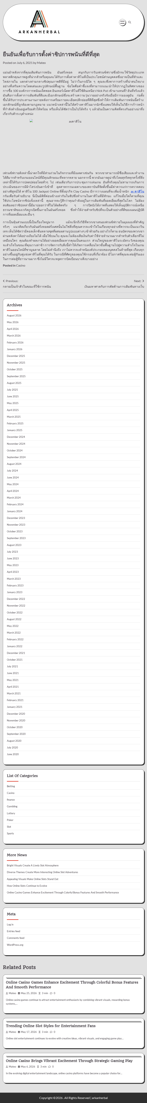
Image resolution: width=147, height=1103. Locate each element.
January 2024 (14, 511)
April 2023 (13, 571)
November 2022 (16, 605)
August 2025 (14, 382)
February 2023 (15, 585)
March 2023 (14, 578)
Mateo (41, 62)
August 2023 (14, 545)
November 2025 (16, 362)
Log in (10, 924)
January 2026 (14, 349)
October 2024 (15, 450)
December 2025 (16, 355)
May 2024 (13, 484)
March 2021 (14, 693)
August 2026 (14, 315)
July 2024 (12, 470)
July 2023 (12, 551)
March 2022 (14, 632)
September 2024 (16, 457)
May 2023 (13, 565)
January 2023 (14, 592)
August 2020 (14, 740)
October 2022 (15, 612)
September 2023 (16, 538)
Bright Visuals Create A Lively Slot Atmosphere (33, 865)
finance (11, 799)
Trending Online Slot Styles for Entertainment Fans (51, 1026)
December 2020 (16, 713)
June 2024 (13, 477)
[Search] (129, 22)
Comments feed (15, 937)
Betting (11, 786)
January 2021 (14, 706)
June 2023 (13, 558)
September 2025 (16, 376)
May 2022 (13, 625)
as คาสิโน (137, 191)
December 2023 (16, 517)
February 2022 (15, 639)
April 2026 (13, 328)
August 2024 (14, 463)
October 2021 (15, 659)
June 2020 (13, 754)
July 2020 (12, 747)
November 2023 (16, 524)
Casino (20, 265)
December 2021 (16, 652)
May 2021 (13, 680)
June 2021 (13, 673)
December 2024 (16, 436)
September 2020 (16, 733)
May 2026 (13, 322)
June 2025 (13, 396)
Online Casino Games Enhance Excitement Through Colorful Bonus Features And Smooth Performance (63, 892)
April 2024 (13, 490)
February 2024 (15, 504)
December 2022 (16, 598)
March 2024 (14, 497)
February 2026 (15, 342)
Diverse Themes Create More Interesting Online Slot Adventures (42, 872)
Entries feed (13, 931)
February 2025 (15, 423)
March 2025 (14, 416)
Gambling (12, 806)
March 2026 (14, 335)
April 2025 (13, 410)
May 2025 (13, 403)
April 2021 (13, 686)
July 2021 (12, 666)
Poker (10, 819)
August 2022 (14, 619)
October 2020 (15, 727)
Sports (10, 833)
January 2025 (14, 430)
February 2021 (15, 700)
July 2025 (12, 389)
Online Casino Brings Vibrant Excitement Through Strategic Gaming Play (69, 1061)
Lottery (11, 813)
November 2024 (16, 443)
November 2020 (16, 720)
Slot (9, 826)
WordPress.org (15, 944)
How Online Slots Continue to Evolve (27, 885)
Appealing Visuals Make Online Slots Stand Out (32, 879)
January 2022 (14, 646)
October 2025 (15, 369)
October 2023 (15, 531)
